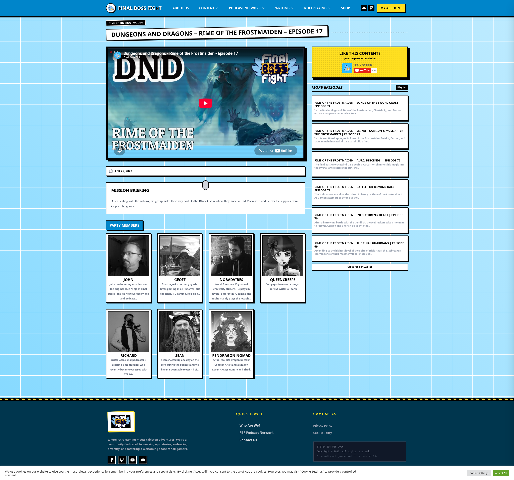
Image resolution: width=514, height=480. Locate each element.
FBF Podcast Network (255, 432)
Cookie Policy (322, 433)
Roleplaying (315, 8)
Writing (282, 8)
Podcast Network (245, 8)
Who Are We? (248, 425)
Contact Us (246, 440)
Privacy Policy (322, 425)
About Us (180, 8)
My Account (391, 8)
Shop (345, 8)
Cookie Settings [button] (479, 473)
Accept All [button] (501, 473)
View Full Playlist (360, 267)
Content (206, 8)
